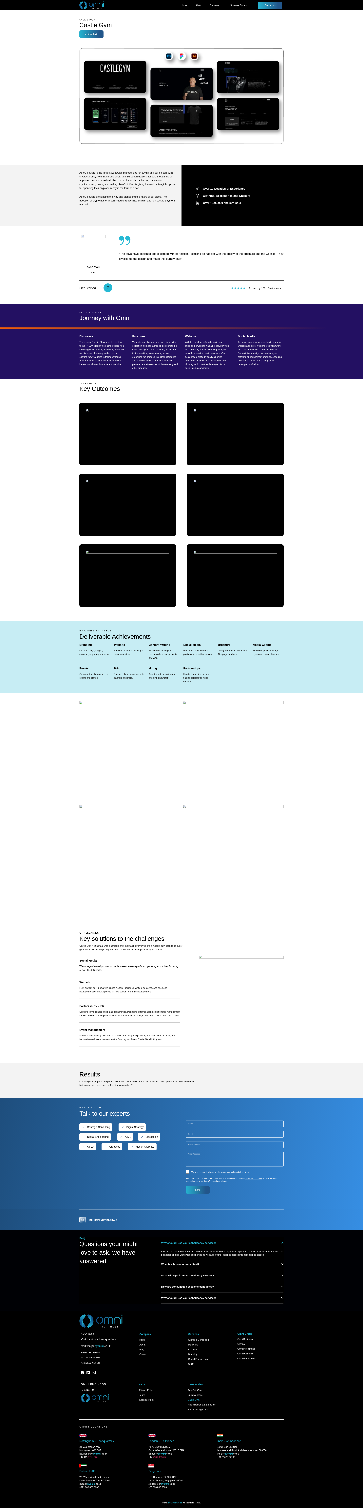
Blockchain (152, 1136)
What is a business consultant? (180, 1264)
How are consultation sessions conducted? (187, 1286)
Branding (193, 1354)
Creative (192, 1349)
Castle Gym (194, 1400)
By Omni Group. (175, 1503)
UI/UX (90, 1146)
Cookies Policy (146, 1400)
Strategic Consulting (98, 1127)
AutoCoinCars (195, 1390)
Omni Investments (246, 1349)
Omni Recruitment (246, 1358)
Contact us (270, 5)
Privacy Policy (146, 1390)
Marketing (193, 1344)
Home (184, 5)
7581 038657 (159, 1457)
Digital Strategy (135, 1127)
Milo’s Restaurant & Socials (202, 1404)
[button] (222, 1243)
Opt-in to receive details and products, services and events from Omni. (220, 1172)
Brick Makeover (195, 1395)
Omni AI (241, 1344)
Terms (142, 1395)
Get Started (87, 288)
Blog (141, 1349)
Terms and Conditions (253, 1179)
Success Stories (238, 5)
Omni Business (245, 1339)
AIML (128, 1136)
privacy (223, 1181)
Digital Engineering (98, 1136)
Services (214, 5)
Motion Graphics (145, 1146)
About (198, 5)
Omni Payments (245, 1353)
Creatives (114, 1146)
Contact (143, 1354)
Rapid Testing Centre (198, 1409)
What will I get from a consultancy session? (187, 1275)
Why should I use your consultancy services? (189, 1243)
